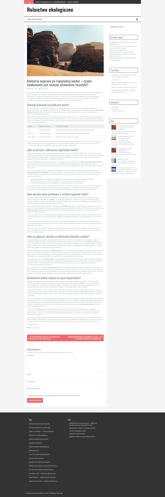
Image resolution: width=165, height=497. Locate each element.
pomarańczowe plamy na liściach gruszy (41, 469)
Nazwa (29, 374)
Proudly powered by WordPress (35, 493)
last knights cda (33, 450)
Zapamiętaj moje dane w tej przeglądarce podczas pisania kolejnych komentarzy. (54, 395)
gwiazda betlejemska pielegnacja (39, 447)
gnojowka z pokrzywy (35, 443)
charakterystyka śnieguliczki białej (39, 424)
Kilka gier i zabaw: (123, 159)
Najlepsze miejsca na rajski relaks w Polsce (124, 87)
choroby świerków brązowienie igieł (39, 427)
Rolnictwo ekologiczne (50, 9)
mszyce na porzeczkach (36, 458)
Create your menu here (34, 19)
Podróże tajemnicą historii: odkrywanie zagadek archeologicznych (126, 138)
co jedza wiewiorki (47, 431)
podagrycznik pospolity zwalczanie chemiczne (43, 466)
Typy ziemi (114, 79)
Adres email (31, 381)
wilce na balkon (33, 477)
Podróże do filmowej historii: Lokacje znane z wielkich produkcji (126, 127)
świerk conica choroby (35, 481)
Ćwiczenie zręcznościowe (77, 434)
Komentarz (31, 355)
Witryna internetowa (33, 388)
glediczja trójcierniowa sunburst (38, 439)
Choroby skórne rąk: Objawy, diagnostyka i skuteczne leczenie (54, 2)
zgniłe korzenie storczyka (47, 477)
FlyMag (52, 493)
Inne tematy (115, 107)
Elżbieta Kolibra (44, 89)
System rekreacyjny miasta (77, 431)
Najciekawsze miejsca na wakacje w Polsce (82, 428)
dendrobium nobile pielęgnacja (38, 435)
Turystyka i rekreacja (34, 327)
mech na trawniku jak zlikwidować (39, 454)
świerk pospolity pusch (51, 481)
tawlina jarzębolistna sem (48, 473)
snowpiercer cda (34, 473)
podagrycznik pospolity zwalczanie (39, 462)
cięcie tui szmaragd (35, 431)
